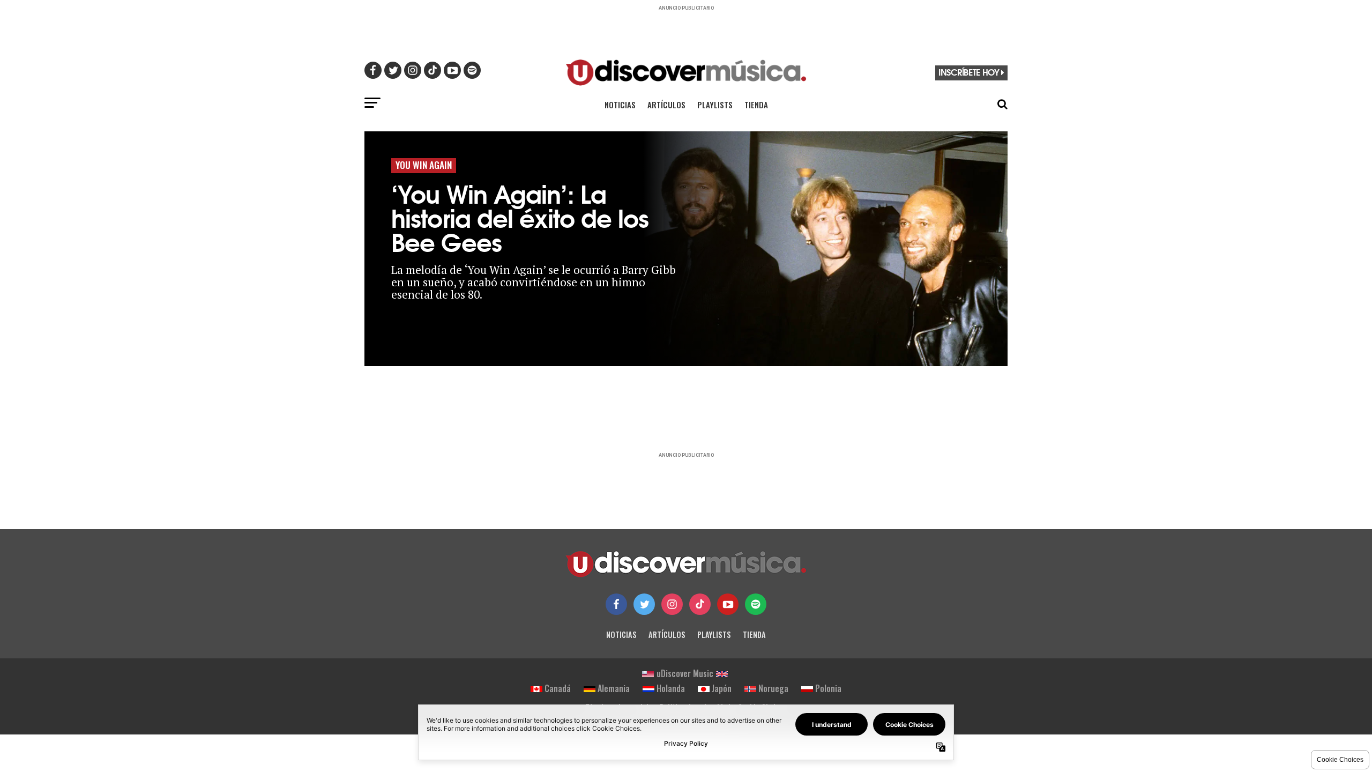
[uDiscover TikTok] (700, 604)
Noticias (620, 104)
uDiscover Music (685, 673)
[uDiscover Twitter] (644, 604)
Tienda (756, 104)
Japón (722, 688)
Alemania (614, 688)
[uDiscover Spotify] (755, 604)
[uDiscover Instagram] (672, 604)
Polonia (828, 688)
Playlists (715, 104)
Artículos (666, 104)
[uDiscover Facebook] (616, 604)
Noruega (773, 688)
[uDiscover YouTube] (728, 604)
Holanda (671, 688)
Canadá (558, 688)
